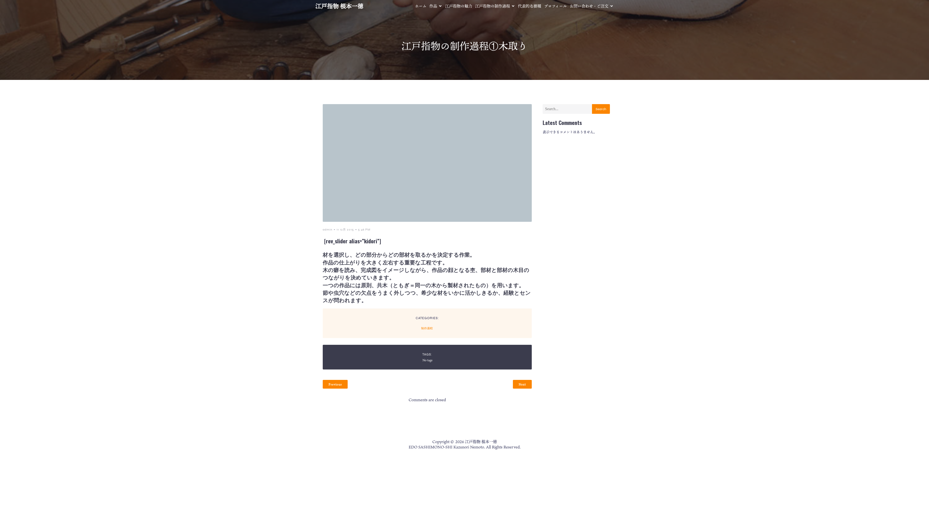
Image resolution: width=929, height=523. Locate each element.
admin (327, 229)
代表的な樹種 (529, 6)
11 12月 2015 (345, 229)
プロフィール (555, 6)
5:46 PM (364, 229)
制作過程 (427, 328)
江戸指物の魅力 (458, 6)
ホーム (421, 6)
